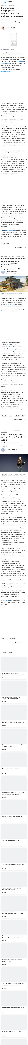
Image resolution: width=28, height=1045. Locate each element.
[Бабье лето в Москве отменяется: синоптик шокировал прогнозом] (14, 811)
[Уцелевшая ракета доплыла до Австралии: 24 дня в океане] (14, 692)
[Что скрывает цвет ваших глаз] (14, 763)
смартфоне (4, 63)
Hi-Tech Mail (17, 256)
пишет (9, 304)
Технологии (11, 5)
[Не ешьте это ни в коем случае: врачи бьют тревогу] (14, 1002)
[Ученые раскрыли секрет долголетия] (14, 859)
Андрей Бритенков (11, 271)
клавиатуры (20, 61)
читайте (7, 600)
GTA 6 (10, 346)
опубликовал (18, 349)
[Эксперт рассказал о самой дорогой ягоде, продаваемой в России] (14, 978)
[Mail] (5, 2)
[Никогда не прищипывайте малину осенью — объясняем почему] (14, 931)
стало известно (9, 230)
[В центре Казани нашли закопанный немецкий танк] (14, 954)
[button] (14, 40)
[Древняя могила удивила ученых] (14, 835)
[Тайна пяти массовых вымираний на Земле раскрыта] (14, 740)
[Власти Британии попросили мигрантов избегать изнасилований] (14, 907)
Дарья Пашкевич (10, 27)
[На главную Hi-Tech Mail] (9, 2)
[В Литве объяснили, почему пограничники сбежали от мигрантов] (14, 668)
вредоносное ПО (21, 307)
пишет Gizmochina (6, 71)
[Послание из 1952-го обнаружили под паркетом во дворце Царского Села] (14, 787)
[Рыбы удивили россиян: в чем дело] (14, 1026)
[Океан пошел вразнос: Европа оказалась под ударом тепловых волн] (14, 716)
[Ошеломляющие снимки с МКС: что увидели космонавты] (14, 883)
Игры (23, 256)
